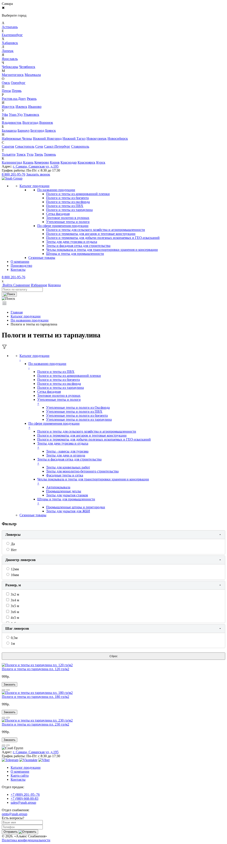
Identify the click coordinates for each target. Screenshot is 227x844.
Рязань (32, 99)
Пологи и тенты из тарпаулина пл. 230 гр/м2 (35, 724)
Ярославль (10, 59)
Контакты (18, 269)
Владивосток (12, 122)
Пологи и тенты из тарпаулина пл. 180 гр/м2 (35, 697)
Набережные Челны (17, 138)
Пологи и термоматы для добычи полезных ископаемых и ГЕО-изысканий (103, 238)
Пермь (17, 91)
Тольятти (9, 154)
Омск (6, 83)
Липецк (8, 51)
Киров (55, 162)
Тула (30, 154)
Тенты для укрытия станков (67, 495)
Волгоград (30, 122)
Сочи (39, 146)
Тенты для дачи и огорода (65, 455)
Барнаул (23, 130)
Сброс (113, 656)
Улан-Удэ (16, 114)
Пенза (6, 91)
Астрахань (10, 27)
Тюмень (50, 154)
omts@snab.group (14, 814)
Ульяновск (31, 114)
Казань (28, 162)
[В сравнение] (3, 690)
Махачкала (33, 75)
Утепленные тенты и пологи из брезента (77, 415)
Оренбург (18, 83)
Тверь (38, 154)
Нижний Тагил (74, 138)
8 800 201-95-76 (13, 174)
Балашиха (9, 130)
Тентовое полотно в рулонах (67, 218)
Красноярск (86, 162)
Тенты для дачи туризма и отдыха (71, 242)
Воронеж (46, 122)
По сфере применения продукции (62, 226)
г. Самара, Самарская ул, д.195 (36, 166)
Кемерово (41, 162)
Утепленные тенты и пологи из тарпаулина (79, 419)
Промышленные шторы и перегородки (75, 507)
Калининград (12, 162)
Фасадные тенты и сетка (64, 475)
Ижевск (21, 106)
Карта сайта (20, 775)
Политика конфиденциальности (26, 840)
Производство (21, 265)
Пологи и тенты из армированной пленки (78, 194)
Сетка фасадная (58, 214)
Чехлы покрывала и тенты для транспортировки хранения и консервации (102, 250)
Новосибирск (118, 138)
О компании (20, 261)
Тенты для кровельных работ (68, 467)
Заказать (10, 684)
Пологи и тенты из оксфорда (68, 202)
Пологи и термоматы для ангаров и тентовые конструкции (90, 234)
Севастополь (24, 146)
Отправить (11, 831)
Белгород (37, 130)
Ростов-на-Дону (14, 99)
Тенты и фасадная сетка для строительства (78, 246)
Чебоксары (10, 67)
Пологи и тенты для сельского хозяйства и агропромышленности (95, 230)
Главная (17, 312)
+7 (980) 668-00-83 (24, 798)
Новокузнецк (96, 138)
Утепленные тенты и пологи (68, 222)
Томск (21, 154)
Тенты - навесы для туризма (67, 451)
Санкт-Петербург (57, 146)
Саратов (8, 146)
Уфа (5, 114)
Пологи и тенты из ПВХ (64, 206)
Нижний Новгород (47, 138)
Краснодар (69, 162)
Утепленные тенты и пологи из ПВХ (74, 411)
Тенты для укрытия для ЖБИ (68, 511)
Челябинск (27, 67)
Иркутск (8, 106)
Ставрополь (80, 146)
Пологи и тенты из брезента (67, 198)
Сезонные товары (33, 515)
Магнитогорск (13, 75)
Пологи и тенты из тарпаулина (69, 210)
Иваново (34, 106)
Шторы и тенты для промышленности (75, 254)
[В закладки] (8, 690)
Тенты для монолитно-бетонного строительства (82, 471)
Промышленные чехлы (63, 491)
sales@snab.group (23, 802)
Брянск (50, 130)
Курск (100, 162)
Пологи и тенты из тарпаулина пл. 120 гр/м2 (35, 669)
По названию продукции (56, 190)
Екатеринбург (12, 35)
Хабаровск (10, 43)
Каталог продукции (26, 316)
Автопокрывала (58, 487)
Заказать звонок (38, 174)
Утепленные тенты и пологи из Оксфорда (78, 407)
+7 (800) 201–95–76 (25, 794)
